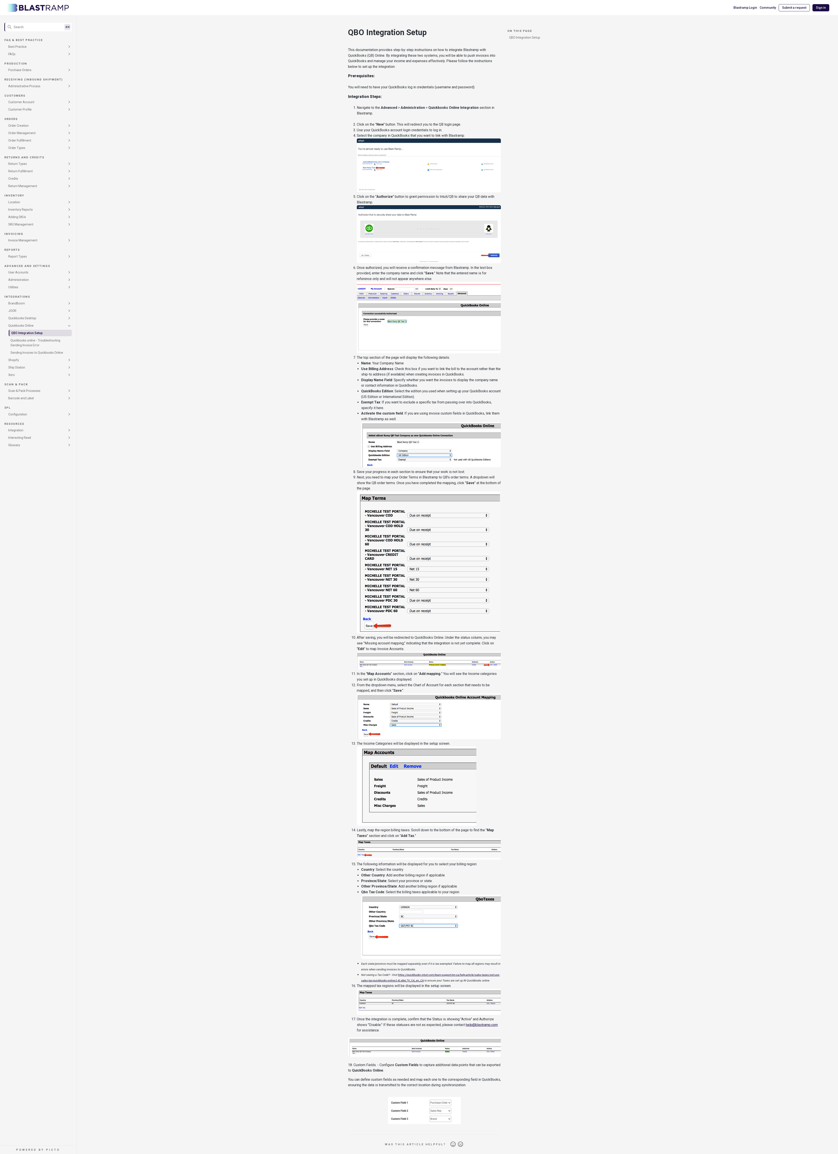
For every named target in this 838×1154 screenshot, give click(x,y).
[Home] (38, 8)
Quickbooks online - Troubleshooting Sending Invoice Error (35, 343)
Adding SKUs (17, 217)
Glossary (14, 445)
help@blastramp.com (482, 1025)
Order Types (16, 148)
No (460, 1144)
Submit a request (794, 7)
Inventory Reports (20, 209)
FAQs (11, 54)
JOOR (12, 310)
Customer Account (21, 102)
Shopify (13, 360)
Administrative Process (24, 86)
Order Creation (18, 125)
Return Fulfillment (20, 171)
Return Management (22, 186)
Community (768, 7)
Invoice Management (22, 240)
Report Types (17, 256)
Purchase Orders (19, 70)
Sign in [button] (821, 7)
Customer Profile (20, 109)
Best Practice (17, 46)
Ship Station (16, 367)
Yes (453, 1144)
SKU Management (20, 224)
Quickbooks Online (21, 325)
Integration (15, 430)
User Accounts (18, 272)
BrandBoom (16, 303)
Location (14, 202)
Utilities (13, 287)
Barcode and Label (21, 398)
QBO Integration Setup (27, 333)
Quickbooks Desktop (22, 318)
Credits (13, 178)
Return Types (17, 164)
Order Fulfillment (19, 140)
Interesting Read (19, 437)
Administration (18, 280)
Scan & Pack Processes (24, 391)
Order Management (22, 133)
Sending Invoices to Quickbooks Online (36, 352)
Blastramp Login (745, 7)
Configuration (17, 414)
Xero (11, 375)
